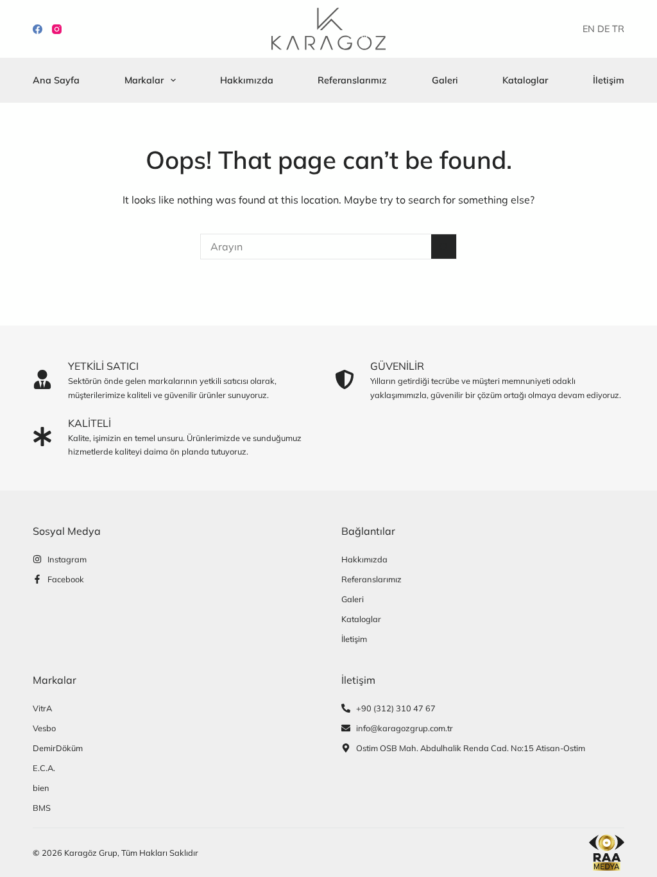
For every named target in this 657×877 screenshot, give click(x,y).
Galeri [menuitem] (445, 80)
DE (603, 29)
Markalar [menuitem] (144, 80)
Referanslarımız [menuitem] (352, 80)
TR (618, 29)
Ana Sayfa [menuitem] (56, 80)
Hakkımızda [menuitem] (246, 80)
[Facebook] (37, 29)
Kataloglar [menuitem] (525, 80)
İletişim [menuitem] (608, 80)
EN (589, 29)
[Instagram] (57, 29)
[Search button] (444, 246)
